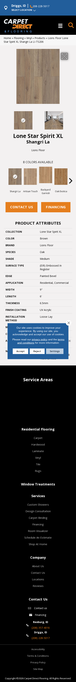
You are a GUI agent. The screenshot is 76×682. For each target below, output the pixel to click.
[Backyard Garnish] (45, 175)
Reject (37, 351)
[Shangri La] (15, 176)
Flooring (19, 38)
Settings (55, 351)
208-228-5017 (41, 6)
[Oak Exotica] (61, 176)
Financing (56, 207)
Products (39, 38)
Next (70, 118)
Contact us (40, 608)
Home (7, 38)
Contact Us (21, 207)
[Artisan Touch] (30, 176)
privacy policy (39, 339)
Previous (5, 118)
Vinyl (29, 38)
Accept (20, 351)
